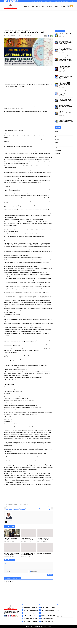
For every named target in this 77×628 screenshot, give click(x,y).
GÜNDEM (11, 30)
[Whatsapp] (15, 1)
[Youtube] (12, 1)
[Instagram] (8, 1)
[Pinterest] (14, 1)
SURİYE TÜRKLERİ (15, 504)
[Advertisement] (38, 20)
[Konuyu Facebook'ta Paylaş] (48, 36)
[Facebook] (5, 1)
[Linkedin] (10, 1)
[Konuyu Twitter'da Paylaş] (50, 36)
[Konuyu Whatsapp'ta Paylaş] (52, 36)
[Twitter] (6, 1)
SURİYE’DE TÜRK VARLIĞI (23, 504)
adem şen (7, 504)
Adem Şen (9, 519)
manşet (10, 504)
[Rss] (17, 1)
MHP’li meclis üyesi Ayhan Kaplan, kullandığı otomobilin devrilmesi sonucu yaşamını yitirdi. (16, 509)
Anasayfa (7, 30)
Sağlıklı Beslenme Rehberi (46, 626)
